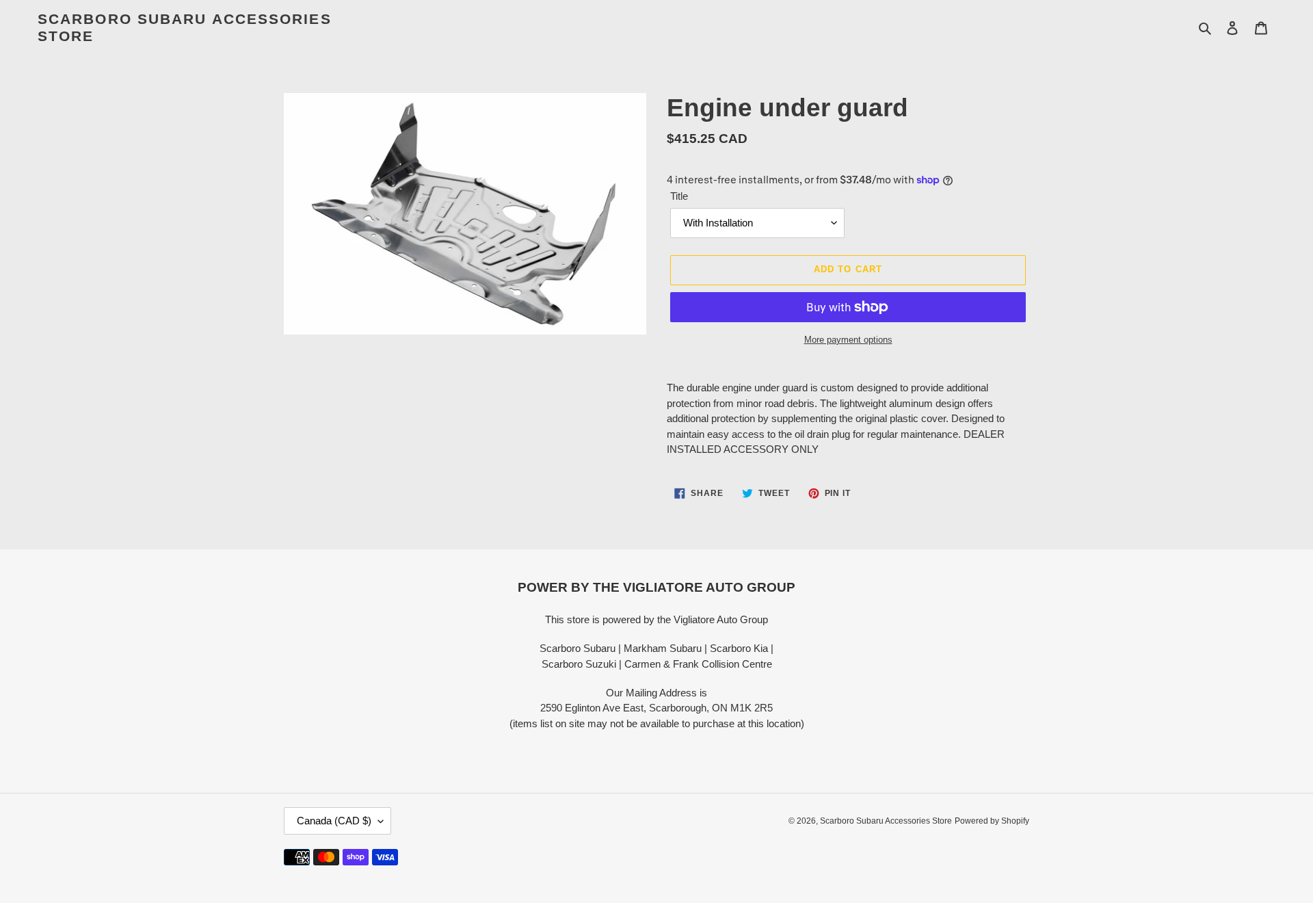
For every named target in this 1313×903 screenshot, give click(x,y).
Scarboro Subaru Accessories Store (185, 27)
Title (679, 196)
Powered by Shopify (992, 821)
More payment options (848, 340)
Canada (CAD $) (334, 820)
